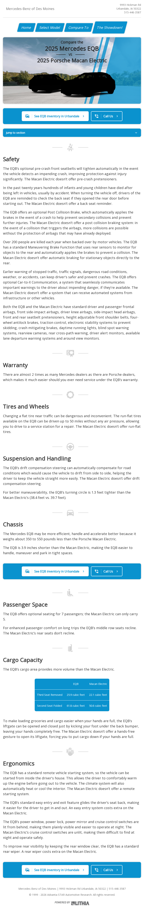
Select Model (50, 27)
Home (26, 27)
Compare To (78, 27)
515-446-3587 (132, 12)
